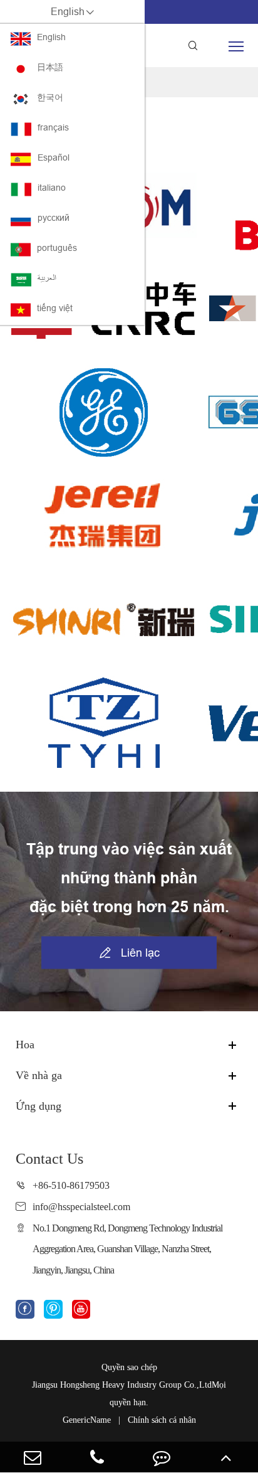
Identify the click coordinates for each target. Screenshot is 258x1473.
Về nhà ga (39, 1075)
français (53, 127)
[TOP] (226, 1457)
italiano (52, 188)
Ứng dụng (38, 1106)
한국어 (50, 97)
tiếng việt (55, 308)
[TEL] (96, 1457)
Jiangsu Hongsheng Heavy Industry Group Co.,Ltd (122, 1385)
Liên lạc (129, 952)
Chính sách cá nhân (162, 1420)
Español (54, 157)
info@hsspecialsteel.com (81, 1206)
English (51, 37)
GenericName (87, 1420)
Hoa (25, 1044)
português (57, 248)
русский (54, 218)
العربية (47, 278)
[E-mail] (32, 1457)
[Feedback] (161, 1457)
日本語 (50, 67)
